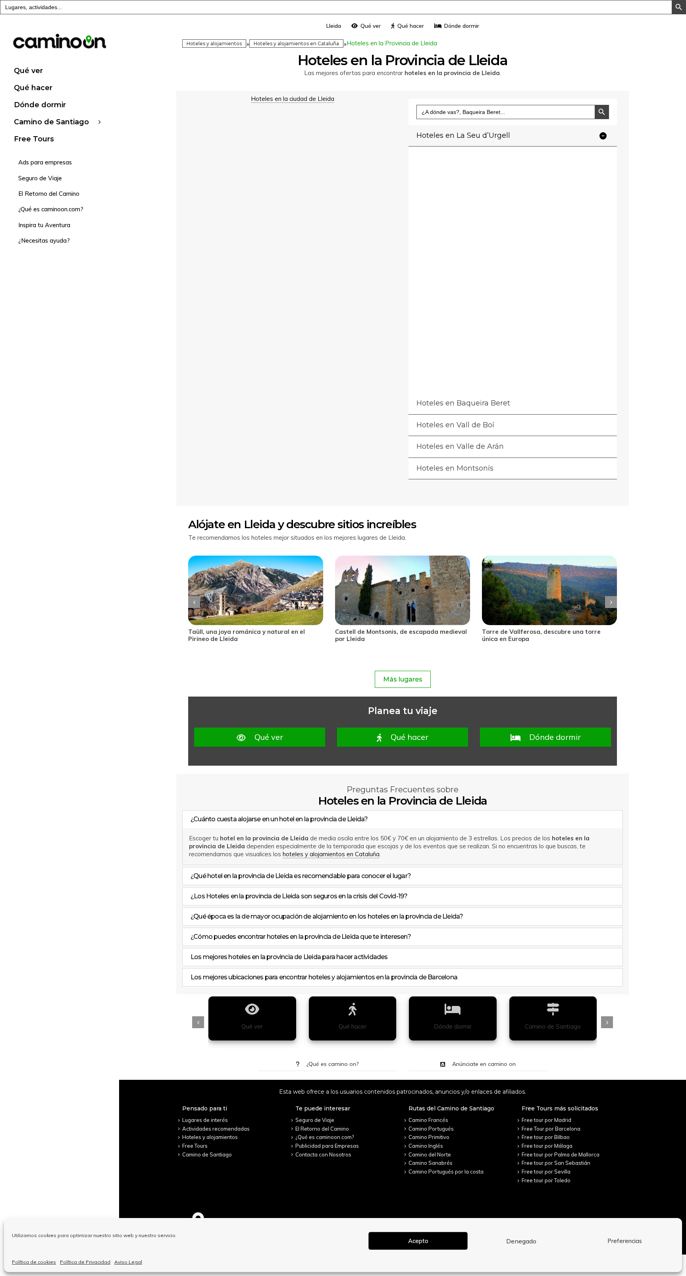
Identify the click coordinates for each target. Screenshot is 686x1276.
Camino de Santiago (51, 122)
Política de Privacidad (85, 1262)
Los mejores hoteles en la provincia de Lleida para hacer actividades (289, 957)
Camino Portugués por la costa (446, 1171)
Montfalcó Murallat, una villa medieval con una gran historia (544, 635)
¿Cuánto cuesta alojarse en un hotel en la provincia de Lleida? (279, 819)
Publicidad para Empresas (327, 1146)
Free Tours (34, 139)
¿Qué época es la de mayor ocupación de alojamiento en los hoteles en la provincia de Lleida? (327, 916)
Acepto (418, 1241)
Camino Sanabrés (431, 1163)
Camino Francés (428, 1120)
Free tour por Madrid (546, 1120)
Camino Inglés (426, 1146)
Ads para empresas (45, 162)
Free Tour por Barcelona (551, 1128)
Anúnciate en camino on (483, 1064)
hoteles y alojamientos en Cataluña (331, 854)
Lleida (333, 25)
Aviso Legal (128, 1262)
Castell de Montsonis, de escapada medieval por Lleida (254, 635)
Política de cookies (34, 1262)
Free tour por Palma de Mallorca (560, 1154)
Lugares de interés (205, 1120)
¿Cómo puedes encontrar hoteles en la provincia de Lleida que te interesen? (301, 936)
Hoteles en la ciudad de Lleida (292, 98)
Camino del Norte (430, 1154)
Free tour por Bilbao (546, 1137)
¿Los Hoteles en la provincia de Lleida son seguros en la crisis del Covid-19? (299, 896)
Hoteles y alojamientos (214, 43)
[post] (255, 590)
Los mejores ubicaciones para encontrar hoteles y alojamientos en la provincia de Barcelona (324, 977)
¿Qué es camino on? (331, 1064)
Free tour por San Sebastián (556, 1163)
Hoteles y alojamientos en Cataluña (296, 43)
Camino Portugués (431, 1128)
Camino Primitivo (429, 1137)
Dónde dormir (40, 104)
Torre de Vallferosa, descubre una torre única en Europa (394, 635)
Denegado (521, 1241)
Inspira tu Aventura (44, 225)
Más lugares (402, 679)
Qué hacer (33, 87)
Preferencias (624, 1241)
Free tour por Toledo (546, 1180)
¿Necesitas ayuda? (44, 240)
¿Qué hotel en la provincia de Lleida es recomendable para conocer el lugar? (301, 876)
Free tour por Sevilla (546, 1171)
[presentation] (194, 602)
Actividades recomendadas (216, 1128)
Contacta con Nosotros (323, 1154)
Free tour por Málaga (547, 1146)
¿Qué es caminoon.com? (50, 209)
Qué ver (28, 70)
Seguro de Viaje (40, 178)
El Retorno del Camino (48, 193)
